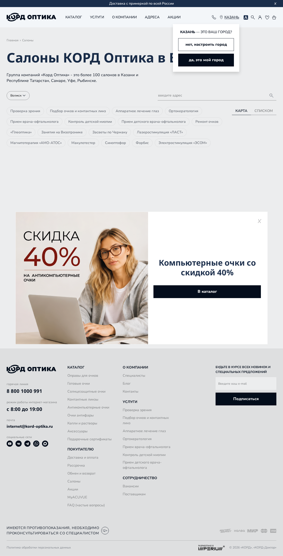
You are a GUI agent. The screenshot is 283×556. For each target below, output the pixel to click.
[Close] (259, 221)
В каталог (207, 291)
